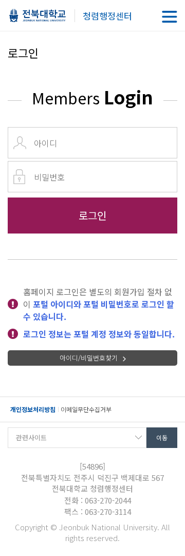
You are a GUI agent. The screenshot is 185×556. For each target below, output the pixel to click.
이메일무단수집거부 (86, 409)
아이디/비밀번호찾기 (89, 358)
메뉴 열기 (169, 16)
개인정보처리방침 (32, 409)
